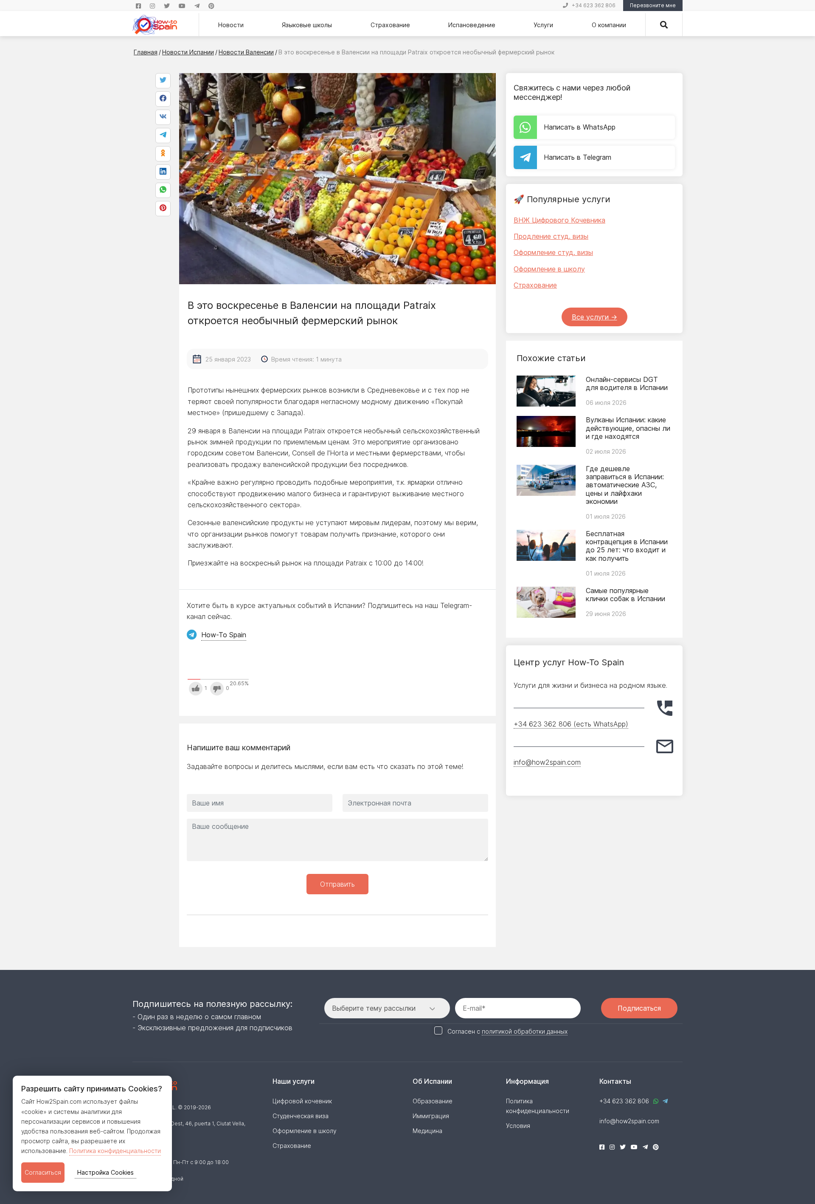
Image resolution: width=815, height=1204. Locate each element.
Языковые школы (307, 24)
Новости (231, 24)
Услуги (543, 24)
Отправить (337, 884)
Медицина (427, 1130)
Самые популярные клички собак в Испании (625, 594)
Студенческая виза (301, 1115)
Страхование (390, 24)
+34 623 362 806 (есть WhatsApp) (571, 724)
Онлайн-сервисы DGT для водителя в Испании (627, 383)
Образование (432, 1101)
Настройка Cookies (105, 1172)
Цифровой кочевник (302, 1101)
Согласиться (43, 1172)
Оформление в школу (549, 269)
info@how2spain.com (547, 762)
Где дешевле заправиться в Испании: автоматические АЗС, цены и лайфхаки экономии (625, 485)
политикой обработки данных (525, 1031)
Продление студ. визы (551, 236)
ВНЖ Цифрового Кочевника (559, 220)
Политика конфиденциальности (115, 1150)
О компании (609, 24)
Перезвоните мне (653, 5)
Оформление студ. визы (553, 252)
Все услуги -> (594, 317)
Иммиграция (431, 1115)
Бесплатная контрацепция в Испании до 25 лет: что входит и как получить (627, 545)
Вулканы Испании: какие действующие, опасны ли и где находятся (628, 427)
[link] (163, 190)
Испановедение (471, 24)
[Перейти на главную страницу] (154, 24)
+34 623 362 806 (593, 5)
